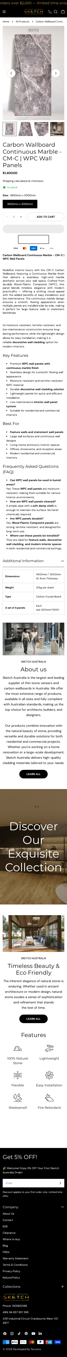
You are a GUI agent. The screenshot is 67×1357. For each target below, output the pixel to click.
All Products (22, 21)
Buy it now (33, 229)
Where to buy (11, 1239)
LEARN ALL (33, 763)
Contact (8, 1220)
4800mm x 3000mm (20, 204)
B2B (5, 1226)
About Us (8, 1213)
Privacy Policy (11, 1271)
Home (6, 21)
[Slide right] (55, 73)
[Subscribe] (60, 1183)
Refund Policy (11, 1277)
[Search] (55, 11)
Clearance (9, 1233)
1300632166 (19, 1306)
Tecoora (36, 1349)
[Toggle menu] (4, 11)
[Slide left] (11, 73)
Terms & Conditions (15, 1265)
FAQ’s (6, 1252)
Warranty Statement (15, 1258)
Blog (5, 1245)
